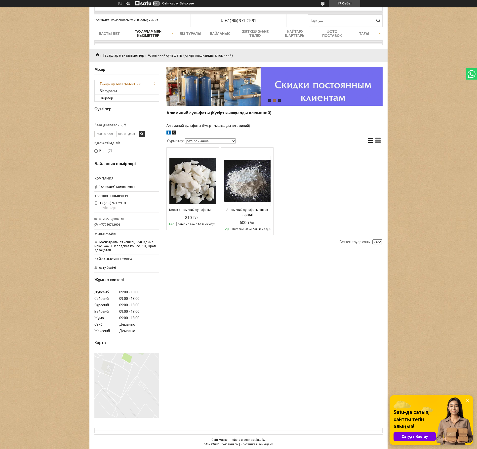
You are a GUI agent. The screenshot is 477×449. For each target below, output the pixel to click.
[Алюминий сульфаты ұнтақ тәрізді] (247, 181)
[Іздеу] (378, 20)
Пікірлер (106, 98)
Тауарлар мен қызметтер (148, 34)
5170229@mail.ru (111, 219)
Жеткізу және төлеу (255, 34)
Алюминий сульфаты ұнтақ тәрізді (247, 212)
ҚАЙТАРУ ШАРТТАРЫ (295, 34)
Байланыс (220, 34)
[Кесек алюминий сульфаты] (192, 181)
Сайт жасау (170, 3)
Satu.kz (260, 440)
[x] (174, 133)
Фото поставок (332, 34)
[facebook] (168, 133)
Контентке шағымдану (257, 444)
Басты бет (109, 34)
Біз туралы (190, 34)
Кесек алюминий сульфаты (190, 210)
